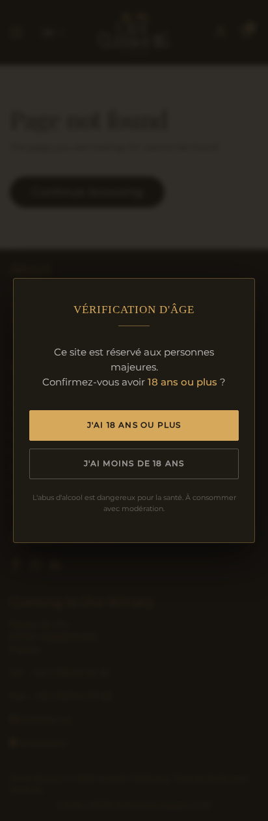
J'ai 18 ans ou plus (134, 425)
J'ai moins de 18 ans (134, 463)
